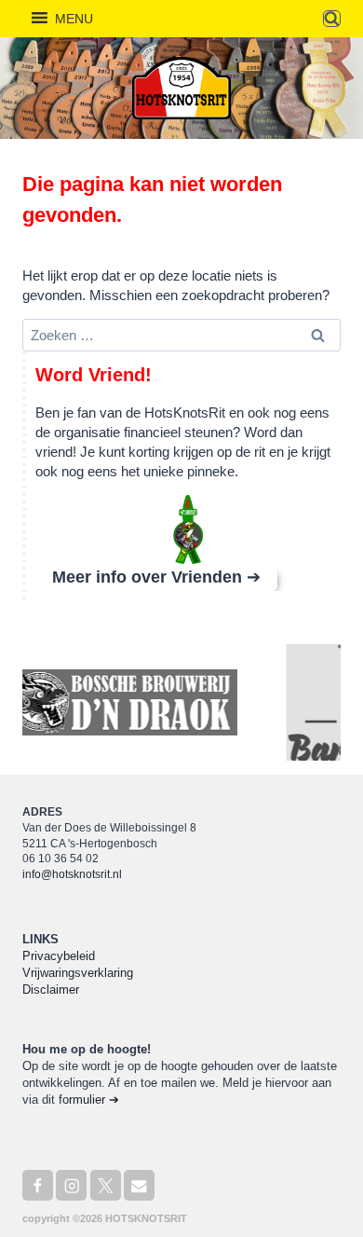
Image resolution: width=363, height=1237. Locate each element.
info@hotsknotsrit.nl (72, 874)
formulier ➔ (89, 1099)
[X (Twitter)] (105, 1185)
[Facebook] (37, 1185)
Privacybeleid (58, 956)
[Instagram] (71, 1185)
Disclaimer (50, 989)
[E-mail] (139, 1185)
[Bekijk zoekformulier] (332, 19)
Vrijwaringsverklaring (77, 973)
